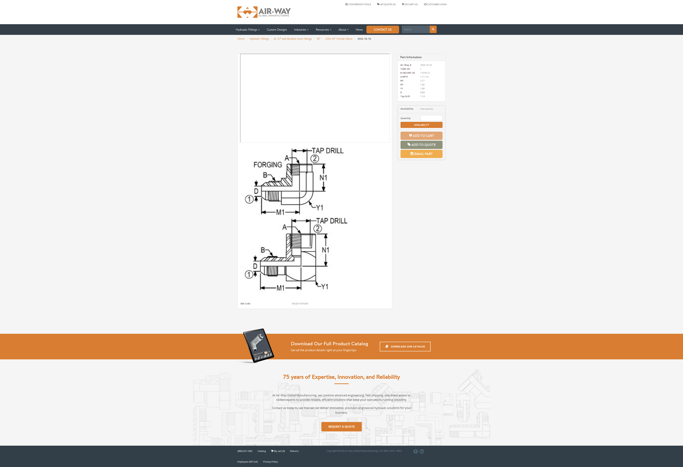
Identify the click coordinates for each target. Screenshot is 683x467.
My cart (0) (411, 4)
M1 (402, 80)
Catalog (262, 451)
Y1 (401, 88)
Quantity (406, 118)
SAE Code (245, 303)
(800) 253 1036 (244, 451)
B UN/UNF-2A (407, 72)
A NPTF (404, 76)
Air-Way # (405, 65)
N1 (401, 84)
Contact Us (383, 29)
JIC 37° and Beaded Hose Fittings (293, 38)
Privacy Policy (270, 461)
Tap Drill (405, 96)
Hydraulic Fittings (247, 29)
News (359, 29)
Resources (323, 29)
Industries (300, 29)
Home (241, 38)
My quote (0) (387, 4)
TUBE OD (405, 68)
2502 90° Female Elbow (339, 38)
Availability (407, 108)
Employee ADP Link (247, 461)
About (342, 29)
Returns (294, 451)
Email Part (423, 154)
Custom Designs (277, 29)
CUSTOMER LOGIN (436, 4)
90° (319, 38)
